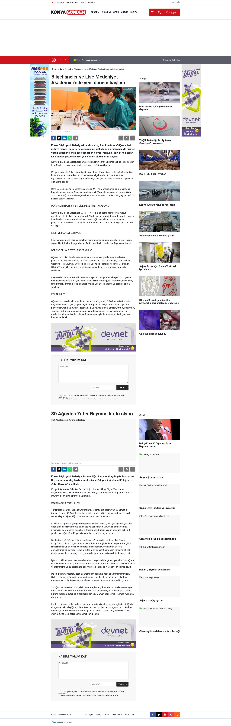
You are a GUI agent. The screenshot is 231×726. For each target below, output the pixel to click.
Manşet (68, 69)
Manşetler (60, 2)
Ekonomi (106, 12)
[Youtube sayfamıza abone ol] (165, 714)
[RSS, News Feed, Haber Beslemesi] (177, 714)
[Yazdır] (75, 138)
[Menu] (152, 12)
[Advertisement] (115, 38)
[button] (121, 138)
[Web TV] (172, 2)
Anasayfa (58, 69)
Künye (98, 715)
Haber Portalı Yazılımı (63, 722)
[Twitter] (59, 138)
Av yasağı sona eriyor (91, 60)
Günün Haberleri (72, 2)
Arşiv (82, 2)
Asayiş (124, 12)
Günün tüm (171, 60)
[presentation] (60, 60)
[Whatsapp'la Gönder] (69, 138)
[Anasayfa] (52, 2)
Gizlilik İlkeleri (117, 715)
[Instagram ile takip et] (171, 714)
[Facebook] (53, 138)
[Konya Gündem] (68, 12)
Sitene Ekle (91, 2)
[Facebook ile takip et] (153, 714)
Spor (116, 12)
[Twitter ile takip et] (159, 714)
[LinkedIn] (64, 138)
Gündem (95, 12)
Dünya (133, 12)
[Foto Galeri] (178, 2)
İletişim (106, 715)
